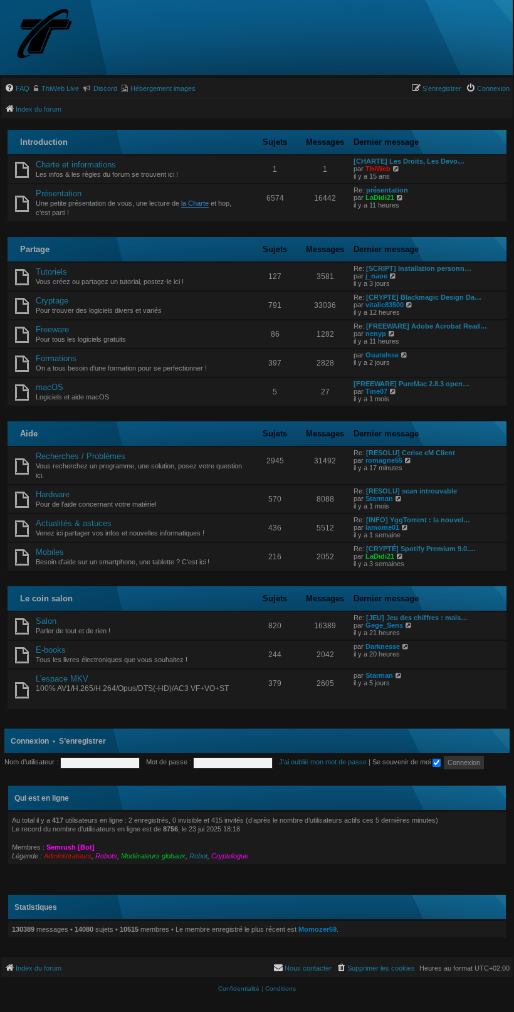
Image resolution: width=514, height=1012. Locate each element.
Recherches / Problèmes (80, 456)
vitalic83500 (384, 304)
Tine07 (376, 391)
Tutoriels (51, 272)
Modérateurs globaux (153, 856)
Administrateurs (68, 856)
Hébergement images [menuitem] (163, 88)
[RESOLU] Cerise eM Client (410, 452)
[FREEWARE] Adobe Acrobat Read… (426, 326)
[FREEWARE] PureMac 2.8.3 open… (411, 383)
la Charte (195, 203)
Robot (198, 856)
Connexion (30, 741)
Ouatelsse (382, 355)
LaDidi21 (379, 197)
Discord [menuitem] (105, 88)
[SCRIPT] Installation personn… (418, 268)
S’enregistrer (82, 741)
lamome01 (382, 527)
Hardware (53, 494)
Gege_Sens (384, 625)
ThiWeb (378, 168)
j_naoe (376, 276)
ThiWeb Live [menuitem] (60, 88)
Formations (56, 358)
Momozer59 (317, 929)
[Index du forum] (67, 34)
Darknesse (382, 646)
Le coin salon (46, 598)
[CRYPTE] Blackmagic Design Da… (423, 297)
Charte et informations (76, 164)
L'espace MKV (62, 678)
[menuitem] (16, 88)
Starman (379, 498)
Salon (46, 621)
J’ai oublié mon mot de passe (323, 762)
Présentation (58, 193)
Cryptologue (229, 856)
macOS (49, 387)
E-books (51, 650)
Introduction (44, 142)
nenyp (375, 333)
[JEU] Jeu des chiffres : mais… (417, 617)
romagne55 (383, 460)
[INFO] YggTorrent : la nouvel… (418, 520)
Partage (35, 249)
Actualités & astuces (74, 523)
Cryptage (52, 300)
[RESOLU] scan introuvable (411, 491)
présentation (387, 190)
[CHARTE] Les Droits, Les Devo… (409, 161)
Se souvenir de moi (402, 762)
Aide (29, 433)
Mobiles (50, 552)
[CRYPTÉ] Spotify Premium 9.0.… (421, 548)
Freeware (52, 329)
